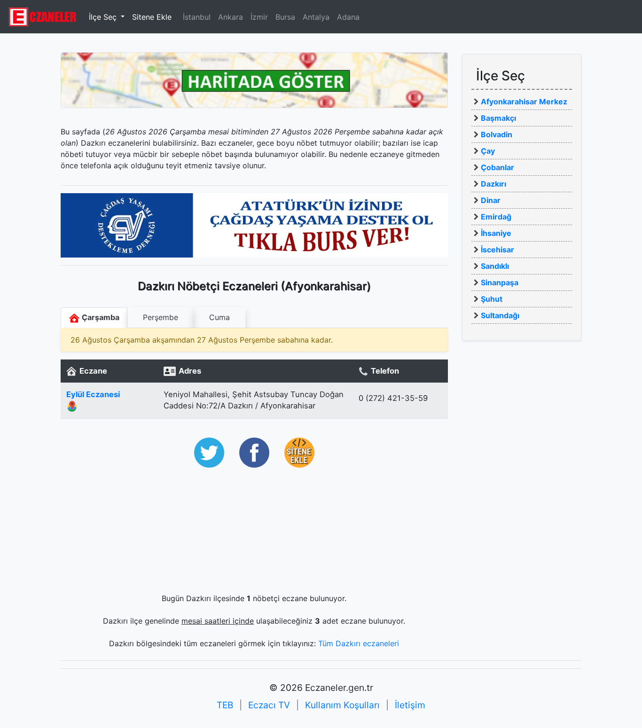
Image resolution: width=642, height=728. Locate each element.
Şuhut (491, 299)
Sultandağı (500, 315)
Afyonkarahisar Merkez (524, 101)
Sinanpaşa (499, 282)
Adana (348, 17)
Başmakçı (498, 118)
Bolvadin (496, 134)
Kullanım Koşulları (342, 705)
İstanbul (197, 17)
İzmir (259, 17)
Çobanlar (497, 167)
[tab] (160, 317)
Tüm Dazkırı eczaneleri (358, 643)
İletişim (410, 705)
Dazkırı (493, 183)
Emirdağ (496, 216)
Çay (488, 151)
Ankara (230, 17)
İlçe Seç (104, 17)
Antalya (316, 17)
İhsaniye (496, 233)
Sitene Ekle (152, 17)
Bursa (285, 17)
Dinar (491, 200)
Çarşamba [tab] (99, 317)
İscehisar (497, 249)
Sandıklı (495, 266)
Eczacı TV (269, 705)
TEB (225, 705)
